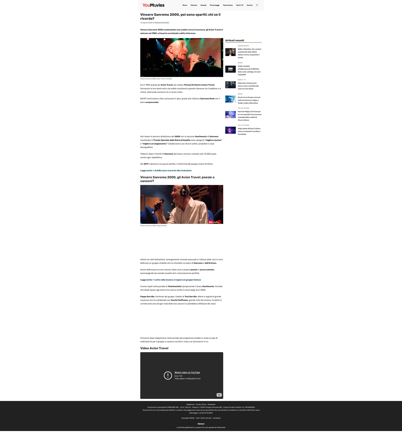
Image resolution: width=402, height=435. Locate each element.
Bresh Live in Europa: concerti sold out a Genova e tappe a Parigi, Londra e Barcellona (249, 100)
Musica (250, 5)
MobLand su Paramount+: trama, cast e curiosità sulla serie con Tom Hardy (248, 86)
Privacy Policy (201, 404)
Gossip (203, 5)
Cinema (194, 5)
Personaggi (214, 5)
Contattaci (217, 418)
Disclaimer (211, 404)
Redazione (190, 404)
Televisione (228, 5)
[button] (257, 5)
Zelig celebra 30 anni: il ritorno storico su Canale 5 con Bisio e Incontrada (249, 131)
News (185, 5)
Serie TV (239, 5)
